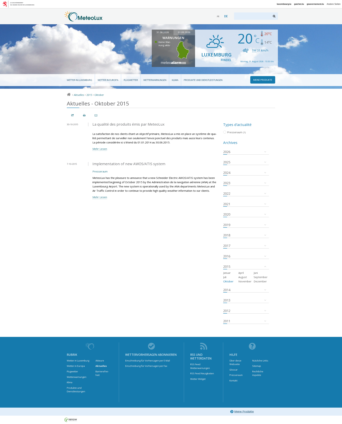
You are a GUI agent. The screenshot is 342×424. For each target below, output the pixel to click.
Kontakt (233, 380)
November (245, 281)
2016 (226, 256)
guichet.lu (299, 4)
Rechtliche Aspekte (257, 373)
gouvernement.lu (315, 4)
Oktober (99, 95)
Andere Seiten (334, 4)
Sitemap (256, 366)
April (241, 273)
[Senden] (96, 115)
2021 (226, 204)
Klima (175, 80)
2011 (226, 321)
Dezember (260, 281)
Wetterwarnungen (154, 80)
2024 (226, 172)
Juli (224, 277)
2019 (226, 225)
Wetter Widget (198, 379)
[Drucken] (84, 115)
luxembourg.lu (284, 4)
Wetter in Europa (108, 80)
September (261, 277)
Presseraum (100, 171)
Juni (256, 273)
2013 (226, 300)
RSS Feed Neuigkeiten (202, 373)
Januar (227, 273)
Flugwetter (131, 80)
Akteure (99, 360)
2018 (226, 235)
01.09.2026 (184, 32)
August (242, 277)
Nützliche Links (260, 360)
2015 (89, 95)
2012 (226, 311)
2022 (226, 193)
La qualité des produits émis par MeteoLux (128, 124)
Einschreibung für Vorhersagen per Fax (146, 366)
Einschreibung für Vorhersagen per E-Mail (147, 360)
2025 (226, 162)
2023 (226, 183)
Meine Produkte (244, 411)
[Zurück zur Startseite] (83, 20)
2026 (226, 152)
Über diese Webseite (235, 362)
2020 (226, 214)
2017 (226, 246)
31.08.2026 (162, 32)
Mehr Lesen (99, 149)
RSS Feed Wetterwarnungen (200, 366)
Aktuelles (79, 95)
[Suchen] (274, 16)
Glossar (233, 369)
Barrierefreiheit (102, 373)
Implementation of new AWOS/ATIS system (128, 163)
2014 (226, 290)
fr (218, 16)
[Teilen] (73, 115)
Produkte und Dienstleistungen (203, 80)
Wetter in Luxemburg (79, 80)
